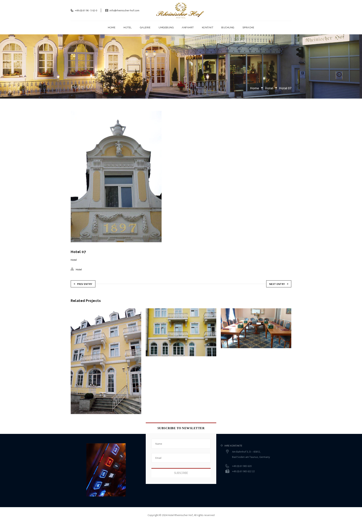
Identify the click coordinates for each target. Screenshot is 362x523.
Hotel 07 (285, 88)
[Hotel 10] (80, 361)
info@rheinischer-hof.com (124, 10)
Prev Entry (84, 284)
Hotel (269, 88)
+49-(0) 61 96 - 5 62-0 (85, 10)
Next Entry (277, 284)
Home (254, 88)
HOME (111, 27)
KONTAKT (207, 27)
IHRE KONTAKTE (233, 445)
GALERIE (145, 27)
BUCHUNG (227, 27)
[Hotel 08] (229, 328)
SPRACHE (248, 27)
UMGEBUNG (166, 27)
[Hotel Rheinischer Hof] (181, 10)
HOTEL (127, 27)
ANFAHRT (188, 27)
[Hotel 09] (154, 332)
